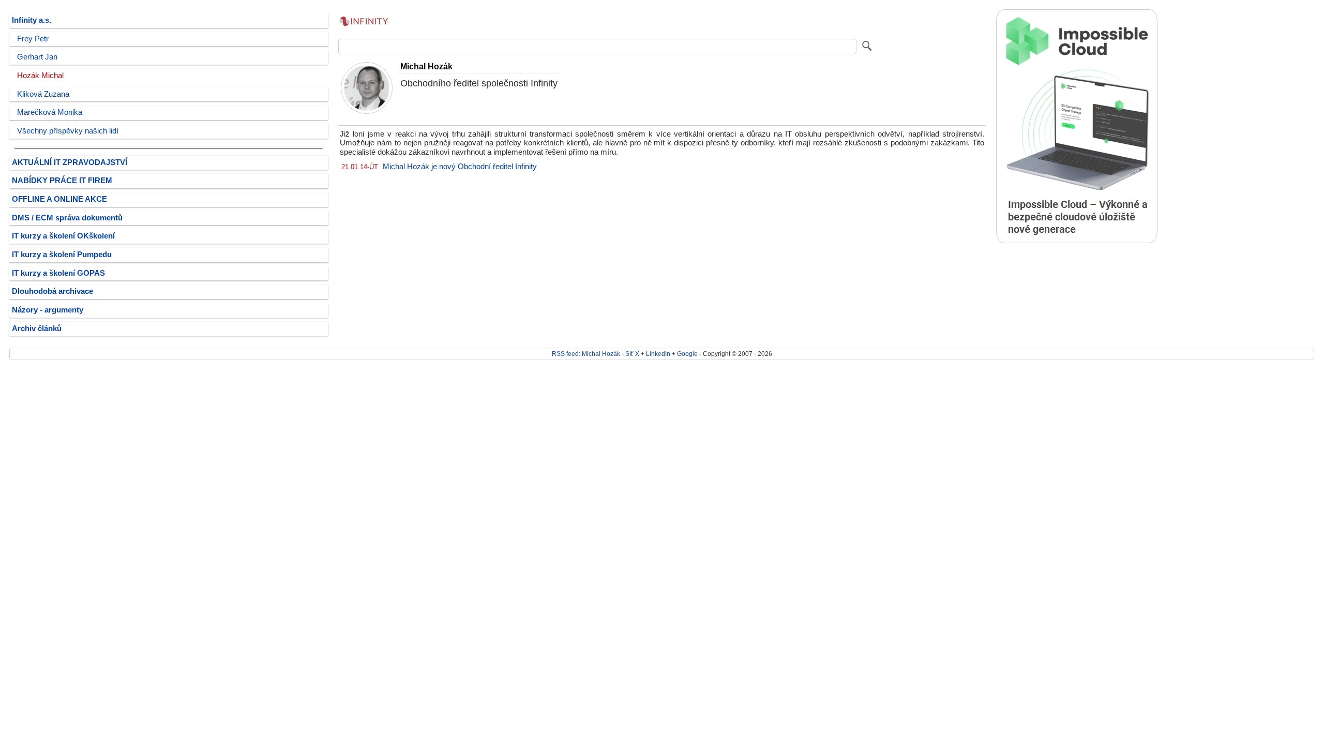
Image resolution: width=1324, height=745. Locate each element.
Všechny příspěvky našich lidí (67, 131)
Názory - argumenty (47, 310)
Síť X (632, 353)
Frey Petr (33, 39)
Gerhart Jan (37, 57)
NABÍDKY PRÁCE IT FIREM (62, 180)
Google (687, 353)
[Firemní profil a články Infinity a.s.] (364, 31)
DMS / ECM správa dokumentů (67, 218)
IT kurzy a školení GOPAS (58, 273)
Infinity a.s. (31, 20)
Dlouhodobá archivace (52, 291)
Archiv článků (37, 328)
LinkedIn (658, 353)
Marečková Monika (49, 112)
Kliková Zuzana (43, 94)
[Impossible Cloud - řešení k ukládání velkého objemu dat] (1076, 241)
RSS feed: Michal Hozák (586, 353)
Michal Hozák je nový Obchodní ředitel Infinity (460, 166)
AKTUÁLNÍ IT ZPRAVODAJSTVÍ (69, 162)
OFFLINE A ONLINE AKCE (59, 199)
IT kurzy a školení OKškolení (63, 236)
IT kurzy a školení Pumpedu (62, 254)
